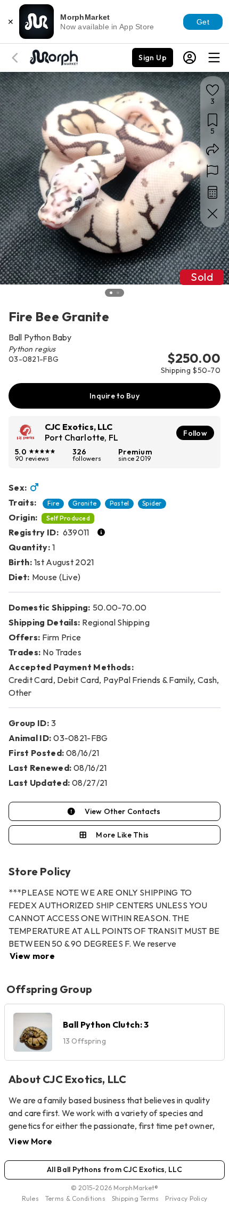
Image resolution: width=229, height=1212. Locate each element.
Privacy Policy (186, 1198)
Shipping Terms (135, 1198)
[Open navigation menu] (214, 57)
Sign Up (152, 57)
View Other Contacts (122, 811)
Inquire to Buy (114, 396)
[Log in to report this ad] (212, 171)
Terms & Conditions (75, 1198)
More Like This (122, 835)
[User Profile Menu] (189, 57)
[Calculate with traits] (212, 192)
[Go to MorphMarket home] (53, 56)
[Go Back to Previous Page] (16, 57)
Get (203, 22)
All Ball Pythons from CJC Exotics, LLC (114, 1169)
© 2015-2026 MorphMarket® (115, 1188)
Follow (195, 433)
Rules (30, 1198)
